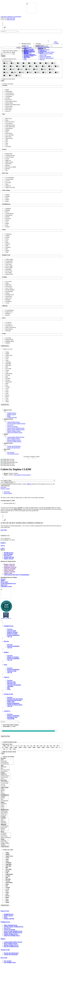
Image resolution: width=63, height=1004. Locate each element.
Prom (8, 416)
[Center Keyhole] (6, 777)
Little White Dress (10, 126)
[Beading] (4, 798)
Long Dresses (9, 128)
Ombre (7, 199)
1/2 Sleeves (8, 322)
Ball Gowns (9, 118)
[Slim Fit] (5, 830)
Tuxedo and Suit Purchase (14, 446)
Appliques (8, 208)
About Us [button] (6, 677)
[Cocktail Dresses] (7, 764)
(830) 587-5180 (11, 18)
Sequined (8, 247)
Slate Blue (8, 365)
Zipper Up (8, 186)
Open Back (8, 163)
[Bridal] (7, 759)
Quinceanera (9, 108)
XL (12, 75)
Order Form (4, 585)
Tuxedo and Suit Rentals (13, 447)
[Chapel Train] (4, 814)
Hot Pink (8, 378)
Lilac (7, 372)
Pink (7, 377)
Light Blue (8, 363)
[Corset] (6, 778)
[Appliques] (4, 796)
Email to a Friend (5, 488)
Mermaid (8, 313)
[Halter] (5, 820)
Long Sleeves (9, 325)
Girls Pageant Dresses (11, 101)
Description (7, 491)
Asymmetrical (9, 261)
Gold (7, 393)
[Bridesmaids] (7, 761)
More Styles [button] (4, 957)
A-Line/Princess (10, 310)
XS (45, 72)
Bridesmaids (9, 91)
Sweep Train (9, 271)
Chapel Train (9, 262)
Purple (7, 370)
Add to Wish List (5, 485)
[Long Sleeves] (6, 836)
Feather (7, 216)
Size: (2, 480)
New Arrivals (10, 452)
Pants (7, 131)
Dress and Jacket (10, 121)
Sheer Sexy (8, 136)
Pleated (7, 165)
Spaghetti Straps (10, 341)
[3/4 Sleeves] (6, 834)
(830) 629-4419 (11, 19)
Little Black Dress (10, 125)
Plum (7, 383)
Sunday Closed (8, 573)
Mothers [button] (6, 652)
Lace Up (8, 181)
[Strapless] (5, 845)
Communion (9, 96)
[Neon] (3, 792)
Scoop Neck (9, 296)
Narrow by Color (7, 349)
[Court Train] (4, 815)
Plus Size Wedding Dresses (14, 441)
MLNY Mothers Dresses (13, 438)
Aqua (7, 360)
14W (13, 69)
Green (7, 357)
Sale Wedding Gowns (13, 453)
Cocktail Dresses (10, 94)
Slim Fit (8, 315)
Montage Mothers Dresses (14, 440)
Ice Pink (8, 375)
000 (6, 63)
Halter (7, 283)
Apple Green (9, 355)
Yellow (7, 352)
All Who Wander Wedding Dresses (16, 423)
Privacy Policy (4, 582)
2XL (18, 75)
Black (7, 396)
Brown (7, 395)
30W (22, 72)
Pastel (7, 201)
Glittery (8, 194)
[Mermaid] (5, 828)
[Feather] (3, 806)
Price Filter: (6, 52)
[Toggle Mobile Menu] (1, 620)
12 (54, 63)
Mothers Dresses (11, 414)
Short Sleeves (9, 329)
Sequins (8, 226)
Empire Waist (9, 312)
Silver (7, 400)
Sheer (7, 184)
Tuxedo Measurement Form (8, 583)
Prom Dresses (9, 106)
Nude (7, 391)
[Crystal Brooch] (4, 800)
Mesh (7, 242)
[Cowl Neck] (5, 818)
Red (7, 385)
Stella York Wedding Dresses (14, 432)
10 (47, 63)
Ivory (7, 390)
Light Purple (9, 373)
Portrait (7, 293)
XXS (37, 72)
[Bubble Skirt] (6, 774)
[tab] (33, 413)
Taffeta (7, 250)
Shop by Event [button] (5, 911)
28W (14, 72)
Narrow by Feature (8, 84)
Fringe (7, 220)
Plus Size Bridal (8, 554)
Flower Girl (9, 99)
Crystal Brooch (9, 213)
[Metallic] (3, 790)
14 (6, 66)
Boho (7, 120)
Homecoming (9, 103)
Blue (7, 367)
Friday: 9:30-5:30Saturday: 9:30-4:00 (9, 571)
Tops (7, 143)
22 (31, 66)
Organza (8, 244)
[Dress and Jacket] (5, 770)
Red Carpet (8, 109)
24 (38, 66)
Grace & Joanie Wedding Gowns (15, 428)
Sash (7, 225)
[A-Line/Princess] (5, 826)
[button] (26, 43)
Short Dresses (9, 138)
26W (6, 72)
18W (28, 69)
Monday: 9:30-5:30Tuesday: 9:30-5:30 (9, 565)
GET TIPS (4, 530)
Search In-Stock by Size (9, 59)
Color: (2, 482)
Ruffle (7, 223)
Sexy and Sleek (10, 135)
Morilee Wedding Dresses (14, 431)
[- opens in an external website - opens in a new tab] (31, 12)
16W (20, 69)
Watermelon (9, 382)
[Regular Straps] (5, 842)
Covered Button (10, 177)
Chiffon (8, 235)
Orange (8, 386)
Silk (7, 249)
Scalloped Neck (10, 294)
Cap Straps (8, 338)
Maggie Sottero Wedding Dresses (16, 429)
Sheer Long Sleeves (11, 327)
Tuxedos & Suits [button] (8, 694)
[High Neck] (5, 821)
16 (12, 66)
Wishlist (3, 580)
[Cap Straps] (5, 840)
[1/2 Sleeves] (6, 833)
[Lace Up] (5, 784)
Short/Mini (8, 269)
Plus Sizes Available (11, 167)
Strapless (8, 299)
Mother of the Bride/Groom (13, 104)
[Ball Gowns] (5, 767)
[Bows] (4, 799)
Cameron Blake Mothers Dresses (15, 437)
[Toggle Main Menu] (1, 31)
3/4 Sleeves (8, 324)
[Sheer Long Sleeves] (6, 837)
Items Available (8, 493)
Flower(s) (8, 218)
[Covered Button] (5, 781)
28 (51, 66)
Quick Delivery (26, 475)
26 (44, 66)
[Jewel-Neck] (5, 822)
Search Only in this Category (10, 50)
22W (44, 69)
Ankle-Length (9, 259)
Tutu (7, 145)
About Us (3, 579)
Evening (8, 98)
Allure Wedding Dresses (13, 422)
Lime (7, 358)
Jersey (7, 239)
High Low (8, 160)
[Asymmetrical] (4, 812)
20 (25, 66)
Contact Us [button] (7, 711)
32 (6, 69)
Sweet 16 (8, 111)
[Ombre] (3, 793)
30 (57, 66)
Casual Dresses (9, 93)
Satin (7, 245)
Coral (7, 388)
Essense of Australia (12, 426)
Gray (7, 398)
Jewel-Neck (9, 286)
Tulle (7, 252)
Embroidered (9, 215)
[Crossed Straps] (5, 783)
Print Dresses (9, 133)
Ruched (8, 168)
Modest (7, 130)
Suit (7, 141)
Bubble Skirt (9, 153)
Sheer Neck (9, 298)
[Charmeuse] (3, 804)
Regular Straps (9, 339)
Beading (8, 210)
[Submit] (18, 31)
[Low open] (5, 786)
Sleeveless (8, 330)
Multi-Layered (9, 162)
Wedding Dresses (11, 413)
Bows (7, 212)
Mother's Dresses (8, 558)
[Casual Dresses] (7, 762)
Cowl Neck (9, 281)
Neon (7, 198)
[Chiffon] (3, 805)
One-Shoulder (9, 291)
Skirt (7, 140)
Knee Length (9, 267)
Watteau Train (9, 274)
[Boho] (5, 768)
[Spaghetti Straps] (5, 843)
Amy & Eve (10, 425)
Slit (6, 170)
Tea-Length (9, 272)
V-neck (7, 303)
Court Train (9, 264)
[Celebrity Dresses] (6, 776)
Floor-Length (9, 266)
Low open (8, 182)
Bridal (7, 89)
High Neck (8, 284)
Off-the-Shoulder (10, 289)
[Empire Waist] (5, 827)
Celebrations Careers (6, 586)
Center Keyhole (10, 157)
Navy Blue (8, 368)
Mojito (7, 353)
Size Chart (3, 487)
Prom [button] (5, 664)
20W (36, 69)
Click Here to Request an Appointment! (11, 16)
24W (52, 69)
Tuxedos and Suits (12, 417)
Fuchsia (8, 380)
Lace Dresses (9, 123)
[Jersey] (3, 808)
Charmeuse (8, 234)
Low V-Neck (9, 288)
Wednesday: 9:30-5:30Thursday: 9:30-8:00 (10, 568)
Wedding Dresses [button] (8, 626)
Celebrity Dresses (10, 155)
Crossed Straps (9, 179)
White (7, 401)
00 (13, 63)
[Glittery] (3, 789)
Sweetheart (8, 301)
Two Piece (8, 146)
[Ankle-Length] (4, 811)
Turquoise (8, 362)
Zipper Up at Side (10, 187)
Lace (7, 221)
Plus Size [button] (6, 641)
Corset (7, 158)
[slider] (56, 731)
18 (19, 66)
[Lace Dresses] (5, 771)
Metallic (8, 196)
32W (30, 72)
